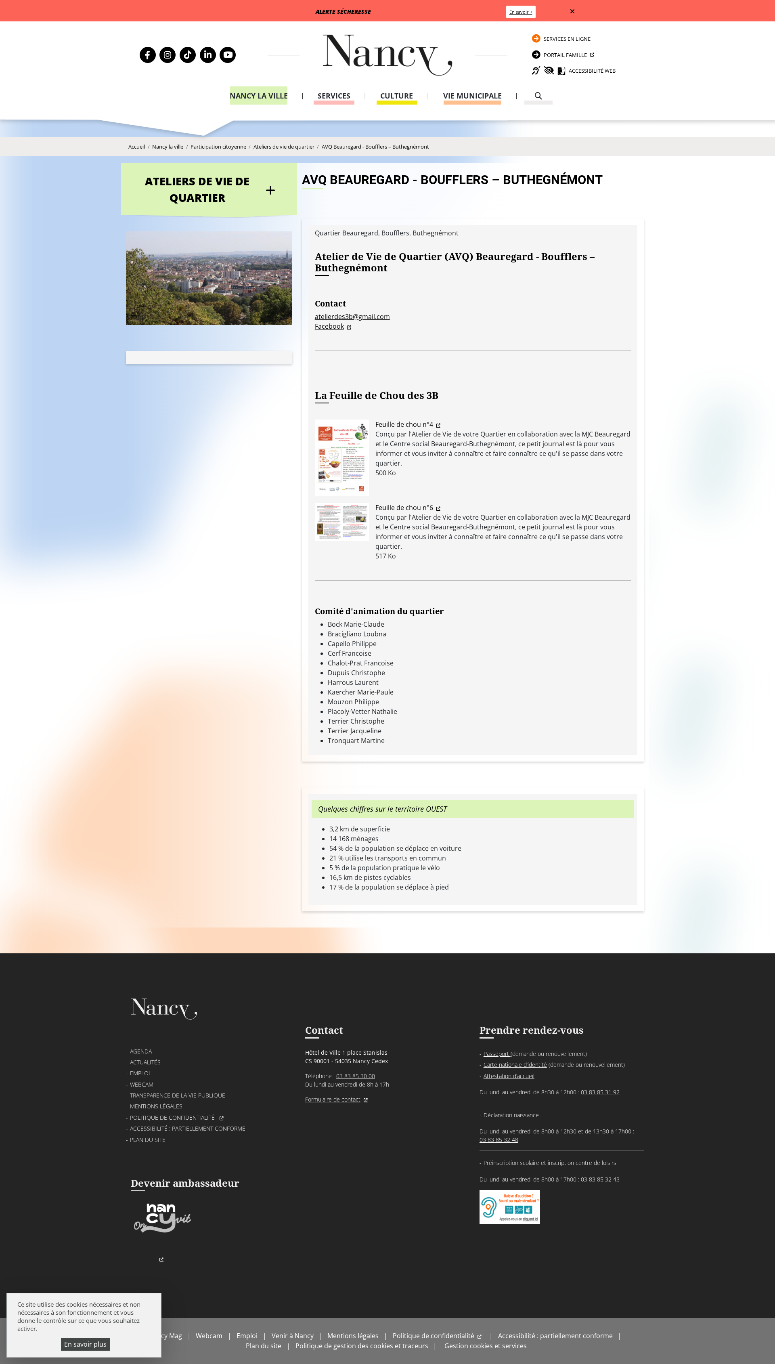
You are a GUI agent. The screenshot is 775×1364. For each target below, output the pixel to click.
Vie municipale (472, 96)
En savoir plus (85, 1344)
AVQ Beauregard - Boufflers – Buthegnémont (375, 146)
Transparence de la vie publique (177, 1095)
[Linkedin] (208, 55)
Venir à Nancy (293, 1335)
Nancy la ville (259, 96)
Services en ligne (567, 38)
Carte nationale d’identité (515, 1064)
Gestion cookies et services (485, 1345)
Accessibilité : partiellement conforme (187, 1128)
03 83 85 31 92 (600, 1092)
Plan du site (147, 1140)
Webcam (141, 1084)
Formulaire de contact (332, 1099)
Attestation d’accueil (509, 1076)
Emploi (140, 1073)
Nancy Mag (165, 1335)
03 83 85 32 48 (499, 1140)
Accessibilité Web (592, 70)
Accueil (136, 146)
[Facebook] (148, 55)
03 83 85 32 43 (600, 1179)
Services (334, 96)
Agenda (141, 1051)
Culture (396, 96)
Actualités (145, 1062)
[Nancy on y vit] (161, 1231)
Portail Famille (565, 55)
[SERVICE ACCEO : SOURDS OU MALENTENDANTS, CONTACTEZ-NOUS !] (510, 1216)
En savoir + (520, 12)
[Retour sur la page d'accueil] (387, 55)
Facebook (329, 326)
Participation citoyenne (218, 146)
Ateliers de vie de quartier (283, 146)
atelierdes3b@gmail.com (352, 316)
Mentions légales (156, 1106)
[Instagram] (167, 55)
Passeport (497, 1054)
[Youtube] (228, 55)
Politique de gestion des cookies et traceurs (361, 1345)
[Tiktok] (188, 55)
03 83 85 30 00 (355, 1076)
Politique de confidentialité (173, 1117)
